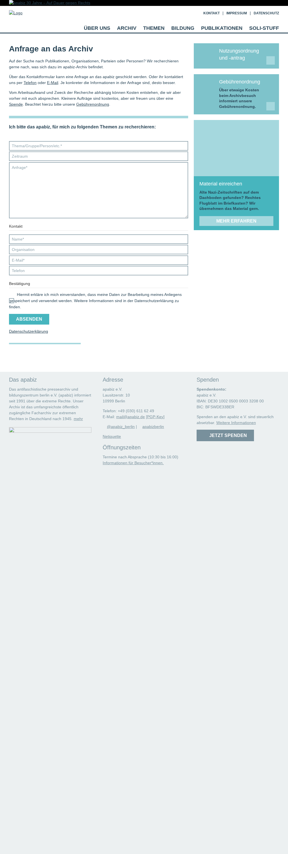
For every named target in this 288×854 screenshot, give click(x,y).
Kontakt (211, 13)
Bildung (182, 28)
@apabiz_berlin (121, 426)
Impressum (236, 13)
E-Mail (52, 82)
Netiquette (112, 436)
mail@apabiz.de (130, 416)
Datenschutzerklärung (28, 331)
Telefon (30, 82)
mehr (78, 418)
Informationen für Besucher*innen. (133, 463)
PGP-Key (155, 416)
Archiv (126, 28)
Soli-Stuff (264, 28)
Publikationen (221, 28)
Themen (154, 28)
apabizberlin (153, 426)
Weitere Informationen (236, 422)
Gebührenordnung (92, 104)
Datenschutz (266, 13)
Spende (16, 104)
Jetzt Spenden (227, 435)
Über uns (97, 28)
